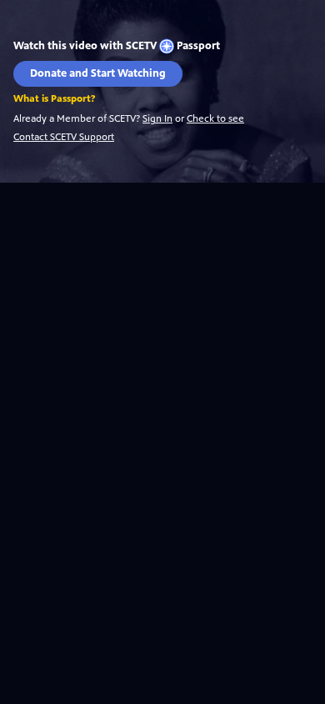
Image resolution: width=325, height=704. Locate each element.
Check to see (215, 118)
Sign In (157, 118)
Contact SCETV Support (63, 137)
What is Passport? (54, 98)
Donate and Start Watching (98, 73)
